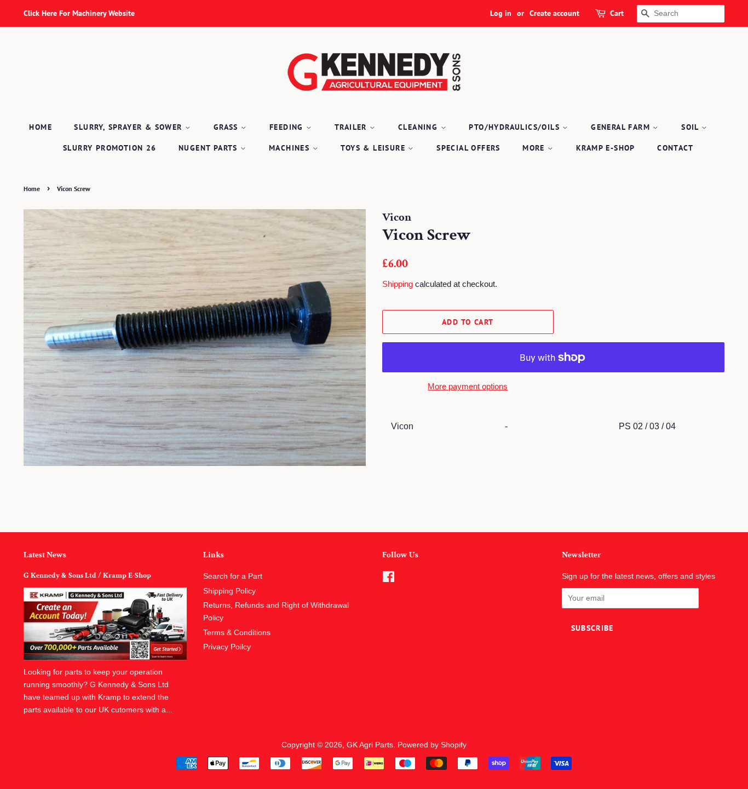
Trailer (352, 127)
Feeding (287, 127)
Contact (675, 148)
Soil (691, 127)
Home (40, 127)
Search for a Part (232, 576)
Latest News (45, 555)
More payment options (468, 386)
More (535, 148)
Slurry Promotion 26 (110, 148)
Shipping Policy (229, 591)
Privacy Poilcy (227, 647)
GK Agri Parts (370, 745)
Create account (554, 13)
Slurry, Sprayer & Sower (129, 127)
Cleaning (419, 127)
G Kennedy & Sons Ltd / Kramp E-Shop (87, 575)
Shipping (397, 284)
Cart (617, 13)
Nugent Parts (209, 148)
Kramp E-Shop (605, 148)
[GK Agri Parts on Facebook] (388, 579)
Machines (291, 148)
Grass (227, 127)
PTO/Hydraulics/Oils (515, 127)
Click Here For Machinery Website (79, 13)
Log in (500, 13)
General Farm (622, 127)
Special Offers (468, 148)
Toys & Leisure (374, 148)
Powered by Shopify (432, 745)
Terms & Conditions (237, 633)
